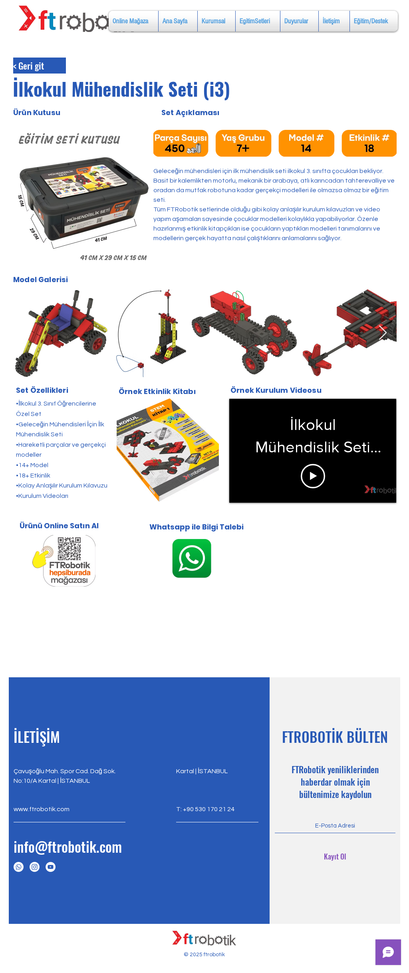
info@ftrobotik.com (68, 846)
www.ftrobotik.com (41, 809)
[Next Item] (382, 333)
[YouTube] (51, 867)
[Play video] (313, 476)
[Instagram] (35, 867)
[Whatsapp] (19, 867)
